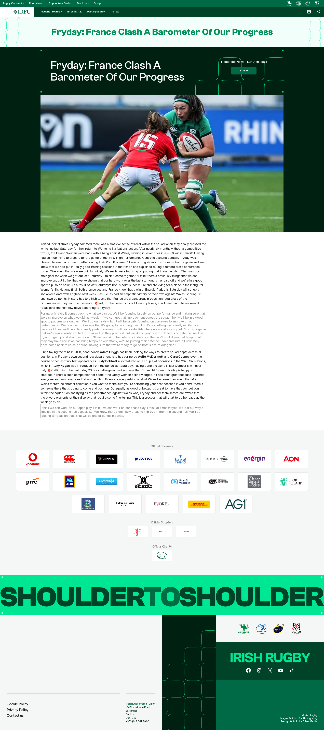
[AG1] (236, 504)
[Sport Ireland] (291, 481)
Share (244, 70)
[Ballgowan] (88, 504)
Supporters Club (59, 3)
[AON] (291, 459)
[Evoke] (162, 504)
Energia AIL (74, 11)
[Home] (22, 12)
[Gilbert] (143, 481)
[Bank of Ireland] (180, 459)
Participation (95, 11)
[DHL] (199, 504)
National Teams (50, 11)
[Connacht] (289, 3)
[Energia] (254, 459)
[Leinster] (298, 3)
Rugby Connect (12, 3)
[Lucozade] (106, 481)
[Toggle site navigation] (7, 12)
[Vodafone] (33, 459)
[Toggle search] (319, 12)
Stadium (82, 3)
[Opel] (217, 459)
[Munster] (307, 3)
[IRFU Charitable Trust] (162, 556)
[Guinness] (106, 459)
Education (35, 3)
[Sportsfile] (186, 532)
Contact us (15, 715)
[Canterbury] (69, 459)
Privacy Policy (18, 710)
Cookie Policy (17, 704)
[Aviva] (143, 459)
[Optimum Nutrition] (217, 481)
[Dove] (254, 481)
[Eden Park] (125, 504)
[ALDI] (69, 481)
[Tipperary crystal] (162, 532)
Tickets (114, 11)
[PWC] (33, 481)
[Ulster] (316, 3)
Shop (97, 3)
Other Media (310, 721)
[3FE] (137, 532)
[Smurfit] (180, 481)
